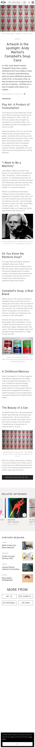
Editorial (18, 33)
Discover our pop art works (18, 477)
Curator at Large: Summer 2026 (8, 557)
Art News (5, 553)
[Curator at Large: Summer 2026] (27, 556)
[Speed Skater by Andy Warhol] (17, 508)
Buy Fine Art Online (8, 33)
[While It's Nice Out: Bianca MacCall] (27, 546)
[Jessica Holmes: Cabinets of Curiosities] (27, 567)
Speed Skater (11, 520)
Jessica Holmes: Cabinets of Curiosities (10, 568)
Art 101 (9, 596)
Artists (25, 33)
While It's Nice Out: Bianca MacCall (9, 546)
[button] (33, 2)
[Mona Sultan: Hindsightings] (27, 578)
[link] (24, 2)
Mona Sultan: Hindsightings (7, 579)
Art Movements (10, 603)
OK (17, 744)
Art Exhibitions (26, 596)
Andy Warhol (13, 522)
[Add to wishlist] (24, 515)
